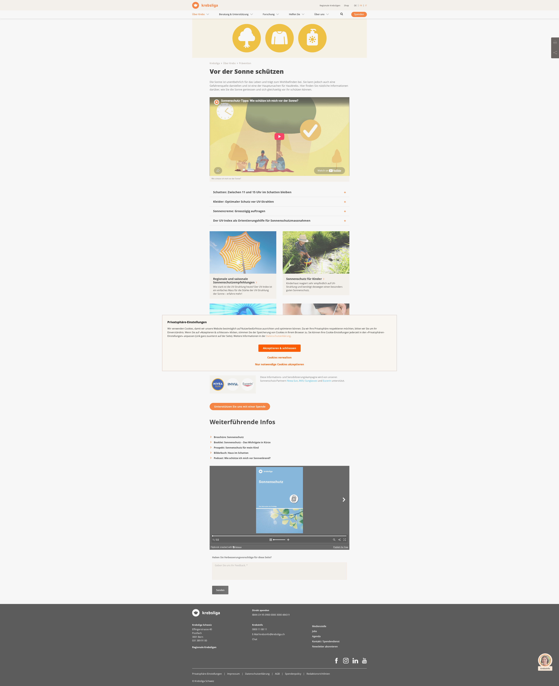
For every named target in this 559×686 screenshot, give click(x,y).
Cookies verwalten (279, 357)
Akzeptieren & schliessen (279, 348)
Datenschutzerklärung (278, 336)
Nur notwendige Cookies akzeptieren (279, 364)
